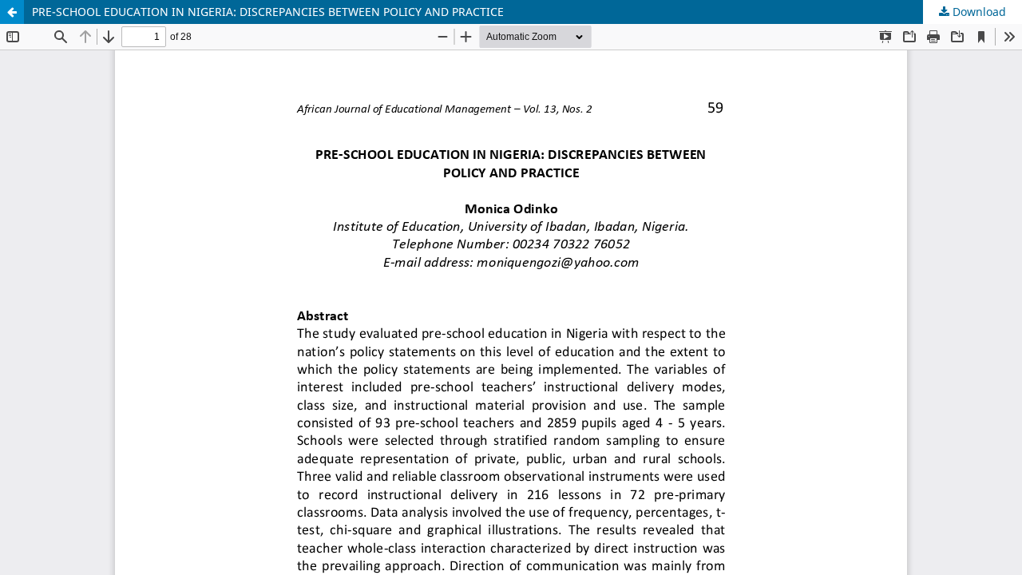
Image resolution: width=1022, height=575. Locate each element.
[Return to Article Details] (12, 12)
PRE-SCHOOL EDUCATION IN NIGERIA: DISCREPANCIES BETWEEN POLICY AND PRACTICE (268, 11)
